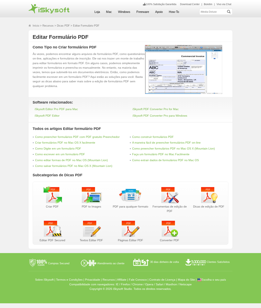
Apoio (159, 11)
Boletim (208, 4)
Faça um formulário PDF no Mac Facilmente (160, 154)
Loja (97, 11)
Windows (124, 11)
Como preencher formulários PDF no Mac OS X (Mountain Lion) (173, 148)
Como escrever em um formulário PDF (60, 154)
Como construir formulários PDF (153, 136)
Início (36, 25)
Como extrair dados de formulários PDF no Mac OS (165, 160)
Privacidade (92, 279)
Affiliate (121, 279)
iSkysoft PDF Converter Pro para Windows (160, 115)
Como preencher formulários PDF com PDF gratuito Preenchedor (77, 136)
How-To (174, 11)
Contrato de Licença (162, 279)
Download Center (190, 4)
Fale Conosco (138, 279)
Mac (109, 11)
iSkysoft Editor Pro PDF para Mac (56, 109)
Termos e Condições (69, 279)
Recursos (48, 25)
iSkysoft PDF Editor (47, 115)
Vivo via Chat (224, 4)
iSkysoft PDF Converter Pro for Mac (156, 109)
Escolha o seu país (213, 279)
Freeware (142, 11)
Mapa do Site (186, 279)
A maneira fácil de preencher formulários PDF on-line (166, 142)
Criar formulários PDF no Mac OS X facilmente (65, 142)
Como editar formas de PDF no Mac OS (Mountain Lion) (71, 160)
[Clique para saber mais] (186, 67)
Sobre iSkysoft (44, 279)
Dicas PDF (63, 25)
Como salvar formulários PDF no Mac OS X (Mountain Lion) (73, 165)
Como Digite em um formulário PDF (58, 148)
